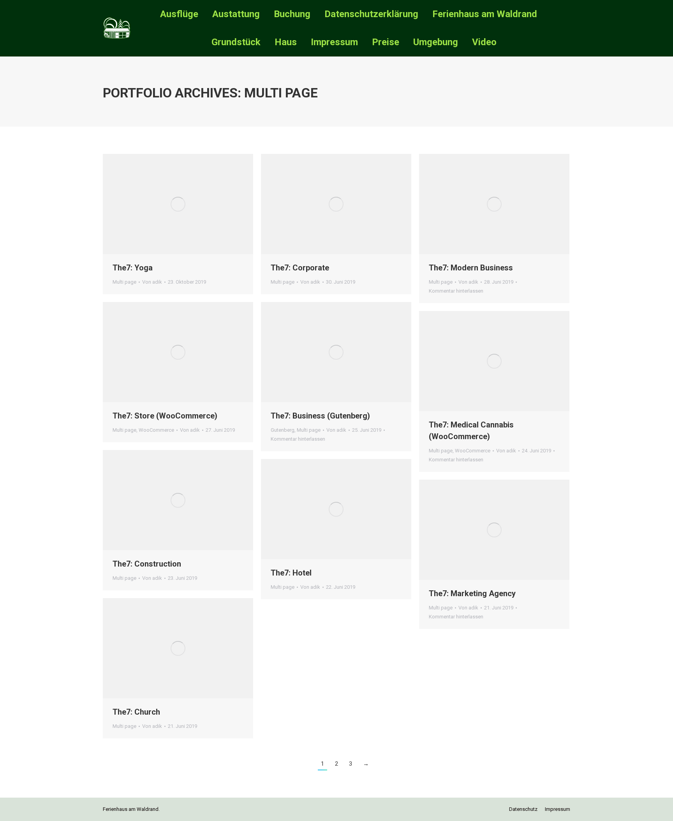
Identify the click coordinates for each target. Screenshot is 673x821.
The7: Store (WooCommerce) (165, 415)
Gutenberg (282, 430)
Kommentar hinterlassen (456, 291)
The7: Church (136, 712)
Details (199, 204)
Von (152, 282)
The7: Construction (147, 564)
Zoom (178, 204)
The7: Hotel (291, 572)
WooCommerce (156, 430)
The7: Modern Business (471, 267)
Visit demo (315, 509)
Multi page (124, 282)
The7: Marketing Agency (472, 593)
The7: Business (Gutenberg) (320, 415)
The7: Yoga (133, 267)
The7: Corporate (300, 267)
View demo (157, 204)
